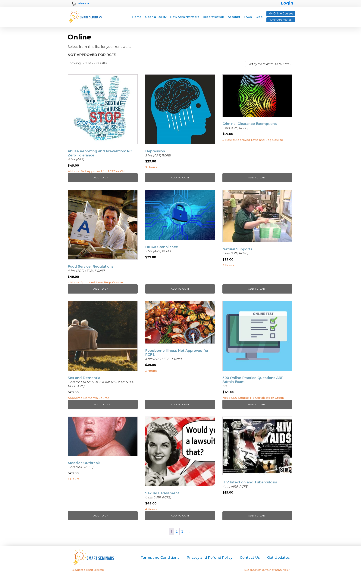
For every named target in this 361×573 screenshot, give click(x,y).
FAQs (248, 17)
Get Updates (278, 558)
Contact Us (250, 558)
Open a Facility (155, 17)
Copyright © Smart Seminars (87, 570)
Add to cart (102, 177)
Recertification (213, 17)
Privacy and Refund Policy (209, 558)
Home (136, 17)
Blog (259, 17)
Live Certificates (280, 19)
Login (287, 3)
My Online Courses (280, 13)
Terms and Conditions (160, 558)
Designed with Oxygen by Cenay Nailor (267, 570)
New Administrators (184, 17)
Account (234, 17)
